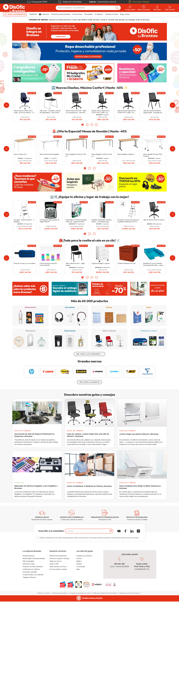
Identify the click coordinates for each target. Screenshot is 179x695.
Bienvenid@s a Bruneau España (34, 558)
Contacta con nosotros (84, 556)
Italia (78, 569)
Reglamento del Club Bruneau (129, 593)
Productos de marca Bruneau (33, 566)
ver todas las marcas (89, 382)
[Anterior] (6, 105)
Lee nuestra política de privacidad (15, 678)
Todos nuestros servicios (58, 566)
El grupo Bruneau (28, 556)
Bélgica (78, 561)
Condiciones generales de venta (79, 593)
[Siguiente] (172, 105)
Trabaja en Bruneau (29, 577)
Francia (79, 558)
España (79, 564)
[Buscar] (117, 8)
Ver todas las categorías (88, 354)
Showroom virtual (28, 564)
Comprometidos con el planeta (33, 574)
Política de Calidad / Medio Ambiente (105, 593)
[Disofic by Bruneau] (89, 32)
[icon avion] (110, 531)
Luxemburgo (80, 566)
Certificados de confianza (31, 569)
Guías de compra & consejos (59, 558)
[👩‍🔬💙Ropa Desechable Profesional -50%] (89, 51)
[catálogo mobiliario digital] (70, 289)
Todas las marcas (56, 561)
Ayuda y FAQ (54, 564)
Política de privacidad (59, 593)
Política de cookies (43, 593)
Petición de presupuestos (58, 556)
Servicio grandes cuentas (58, 569)
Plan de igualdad (28, 561)
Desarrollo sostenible (30, 572)
